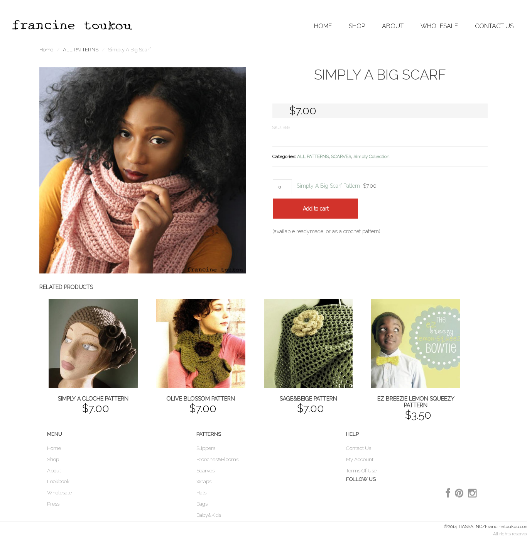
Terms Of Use (361, 471)
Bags (202, 504)
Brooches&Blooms (217, 459)
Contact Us (494, 26)
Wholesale (59, 493)
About (54, 471)
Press (53, 504)
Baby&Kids (208, 515)
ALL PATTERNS (80, 50)
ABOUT (393, 26)
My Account (359, 459)
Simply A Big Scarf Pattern (328, 186)
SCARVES (341, 156)
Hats (201, 493)
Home (323, 26)
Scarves (205, 471)
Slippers (205, 448)
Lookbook (58, 481)
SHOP (357, 26)
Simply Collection (371, 156)
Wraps (203, 481)
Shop (53, 459)
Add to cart (316, 208)
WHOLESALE (439, 26)
